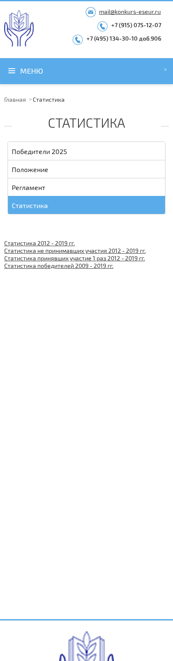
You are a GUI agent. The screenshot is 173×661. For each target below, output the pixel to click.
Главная (15, 99)
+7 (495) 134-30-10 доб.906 (123, 38)
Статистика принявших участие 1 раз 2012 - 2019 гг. (74, 258)
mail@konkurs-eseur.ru (130, 11)
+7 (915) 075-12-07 (136, 24)
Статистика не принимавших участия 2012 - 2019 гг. (75, 250)
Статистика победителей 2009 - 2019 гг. (58, 265)
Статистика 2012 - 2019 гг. (39, 243)
